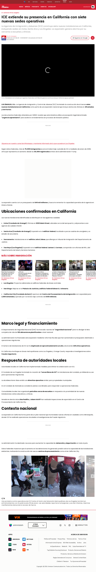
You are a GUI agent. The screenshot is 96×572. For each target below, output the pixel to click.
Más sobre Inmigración (17, 255)
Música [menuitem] (27, 6)
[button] (48, 70)
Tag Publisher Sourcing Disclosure (57, 550)
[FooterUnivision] (16, 525)
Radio (64, 1)
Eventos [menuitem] (43, 6)
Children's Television (63, 561)
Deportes (57, 1)
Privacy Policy (61, 539)
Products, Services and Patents (77, 550)
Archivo (79, 542)
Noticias (35, 1)
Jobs (84, 542)
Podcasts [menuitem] (35, 6)
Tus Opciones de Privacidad (78, 561)
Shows (42, 1)
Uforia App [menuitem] (52, 6)
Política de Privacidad (50, 539)
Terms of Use (82, 539)
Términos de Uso (72, 539)
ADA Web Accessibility (69, 542)
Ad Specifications (55, 546)
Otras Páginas (35, 525)
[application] (48, 70)
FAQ (70, 546)
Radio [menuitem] (21, 6)
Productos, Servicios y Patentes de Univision (73, 554)
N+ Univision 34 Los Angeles (8, 278)
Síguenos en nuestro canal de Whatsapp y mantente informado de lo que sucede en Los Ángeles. (38, 143)
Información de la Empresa (54, 542)
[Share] (92, 38)
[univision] (5, 7)
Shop (70, 1)
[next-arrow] (92, 476)
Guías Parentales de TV (79, 546)
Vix (29, 1)
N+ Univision (12, 36)
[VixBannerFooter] (48, 517)
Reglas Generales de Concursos (62, 557)
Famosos (49, 1)
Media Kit (64, 546)
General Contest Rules (79, 557)
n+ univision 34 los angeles (10, 12)
